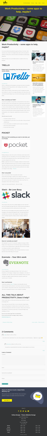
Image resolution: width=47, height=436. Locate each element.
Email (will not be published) (7, 372)
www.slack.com (4, 202)
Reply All (12, 284)
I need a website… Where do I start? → (38, 322)
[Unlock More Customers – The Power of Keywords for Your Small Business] (38, 77)
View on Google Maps (23, 422)
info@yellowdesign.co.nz (6, 317)
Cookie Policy (25, 434)
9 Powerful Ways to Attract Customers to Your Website (38, 105)
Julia (5, 334)
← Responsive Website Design (7, 322)
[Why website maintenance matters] (38, 56)
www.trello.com (4, 83)
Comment (4, 354)
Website (3, 378)
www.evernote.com (5, 269)
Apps (23, 14)
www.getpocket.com (5, 152)
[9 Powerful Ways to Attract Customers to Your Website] (38, 99)
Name (3, 367)
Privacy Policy (21, 434)
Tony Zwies (9, 344)
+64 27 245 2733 (23, 423)
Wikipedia (14, 168)
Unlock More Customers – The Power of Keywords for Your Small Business (38, 84)
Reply (44, 341)
